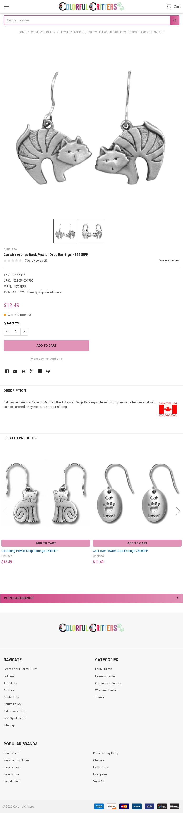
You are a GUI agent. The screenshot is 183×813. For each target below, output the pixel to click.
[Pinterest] (48, 371)
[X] (31, 371)
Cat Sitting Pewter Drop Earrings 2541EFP (29, 551)
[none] (92, 126)
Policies (9, 676)
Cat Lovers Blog (14, 711)
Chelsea (98, 760)
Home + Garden (106, 676)
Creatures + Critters (108, 683)
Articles (9, 690)
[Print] (23, 371)
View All (98, 781)
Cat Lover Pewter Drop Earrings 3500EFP (120, 551)
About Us (10, 683)
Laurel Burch (103, 669)
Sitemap (9, 725)
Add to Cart (46, 543)
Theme (99, 697)
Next (178, 511)
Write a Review (169, 260)
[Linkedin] (39, 371)
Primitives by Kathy (106, 753)
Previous (5, 511)
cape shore (11, 774)
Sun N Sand (12, 753)
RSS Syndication (15, 718)
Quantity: (12, 323)
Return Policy (12, 704)
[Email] (15, 371)
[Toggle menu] (6, 6)
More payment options (46, 358)
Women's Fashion (107, 690)
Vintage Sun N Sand (17, 760)
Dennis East (12, 767)
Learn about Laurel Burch (21, 669)
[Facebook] (7, 371)
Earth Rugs (100, 767)
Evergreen (100, 774)
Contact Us (11, 697)
